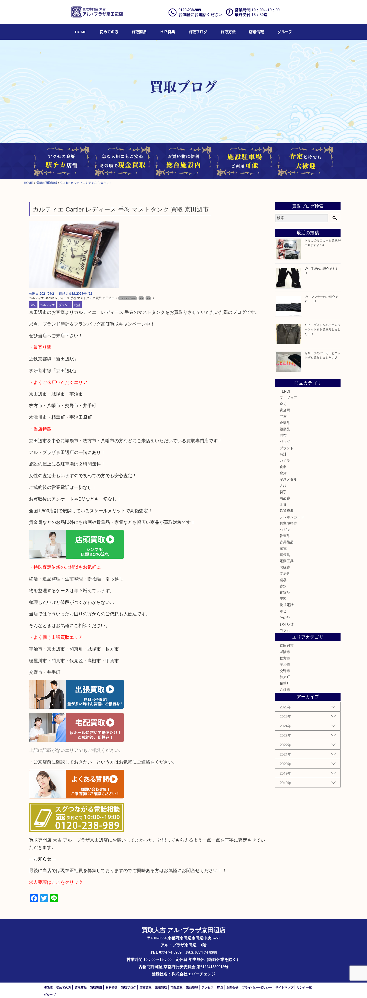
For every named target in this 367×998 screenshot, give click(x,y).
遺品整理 (192, 987)
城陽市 (285, 651)
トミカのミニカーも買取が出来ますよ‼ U (323, 242)
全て (33, 305)
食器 (283, 466)
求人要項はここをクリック (56, 882)
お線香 (285, 566)
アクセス (207, 987)
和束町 (285, 676)
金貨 (283, 472)
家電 (283, 548)
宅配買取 (177, 987)
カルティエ (47, 305)
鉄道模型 (287, 510)
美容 (283, 598)
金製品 (285, 422)
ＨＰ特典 (167, 31)
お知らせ (287, 623)
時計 (77, 305)
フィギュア (288, 397)
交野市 (285, 670)
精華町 (285, 682)
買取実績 (96, 987)
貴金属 (285, 409)
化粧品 (285, 592)
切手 (283, 491)
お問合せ (232, 987)
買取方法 (228, 31)
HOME (80, 31)
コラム (285, 629)
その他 (285, 617)
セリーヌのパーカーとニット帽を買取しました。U (323, 355)
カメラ (285, 460)
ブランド (65, 305)
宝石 (283, 416)
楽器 (283, 579)
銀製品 (285, 428)
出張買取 (161, 987)
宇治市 (285, 664)
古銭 (283, 485)
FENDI (285, 391)
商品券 (285, 497)
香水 (283, 585)
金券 (283, 504)
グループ (284, 31)
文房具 (285, 573)
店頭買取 (146, 987)
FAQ (220, 987)
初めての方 (109, 31)
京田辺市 (287, 645)
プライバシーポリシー (257, 987)
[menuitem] (80, 31)
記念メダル (288, 479)
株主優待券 (288, 523)
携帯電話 (287, 604)
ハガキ (285, 529)
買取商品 (139, 31)
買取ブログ (197, 31)
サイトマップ (284, 987)
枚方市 (285, 658)
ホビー (285, 610)
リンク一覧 (304, 987)
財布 (283, 435)
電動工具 (287, 560)
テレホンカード (292, 516)
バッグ (285, 441)
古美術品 (287, 541)
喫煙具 (285, 554)
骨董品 (285, 535)
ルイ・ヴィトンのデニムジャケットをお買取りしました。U (323, 329)
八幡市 (285, 689)
